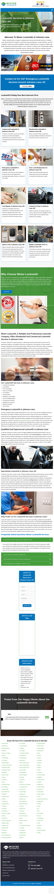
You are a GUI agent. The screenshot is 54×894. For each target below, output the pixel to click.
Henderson (22, 760)
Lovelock (39, 772)
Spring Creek (23, 835)
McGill (38, 770)
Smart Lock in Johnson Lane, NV (13, 244)
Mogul (38, 765)
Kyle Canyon (23, 755)
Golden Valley (40, 794)
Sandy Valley (5, 789)
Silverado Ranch (6, 784)
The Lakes (4, 760)
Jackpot (39, 782)
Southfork (4, 779)
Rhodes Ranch (5, 796)
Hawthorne (40, 789)
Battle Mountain (41, 830)
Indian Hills (40, 784)
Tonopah (22, 828)
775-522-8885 (27, 86)
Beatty (39, 828)
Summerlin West (6, 767)
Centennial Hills (23, 787)
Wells (21, 818)
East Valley (40, 813)
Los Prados (22, 743)
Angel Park (22, 808)
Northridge (4, 811)
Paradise (4, 806)
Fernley (39, 803)
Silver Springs (40, 748)
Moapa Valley (5, 823)
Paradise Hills (5, 803)
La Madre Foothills (24, 753)
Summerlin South (6, 770)
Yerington (22, 811)
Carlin (38, 823)
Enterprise (22, 779)
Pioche (39, 755)
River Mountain (5, 791)
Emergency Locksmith (8, 865)
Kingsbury (39, 777)
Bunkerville (22, 794)
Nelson (3, 815)
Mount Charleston (6, 820)
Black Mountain (23, 803)
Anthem (22, 806)
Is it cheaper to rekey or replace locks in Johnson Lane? (17, 539)
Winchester (5, 746)
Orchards (4, 808)
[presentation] (2, 719)
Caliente (39, 825)
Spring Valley (5, 775)
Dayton (39, 815)
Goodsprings (23, 772)
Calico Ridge (23, 791)
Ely (38, 808)
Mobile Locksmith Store (8, 870)
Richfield (4, 794)
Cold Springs (40, 818)
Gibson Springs (23, 775)
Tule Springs (5, 758)
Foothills (22, 777)
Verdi (21, 823)
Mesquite (4, 830)
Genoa (38, 796)
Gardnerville (40, 801)
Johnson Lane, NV (37, 868)
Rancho (4, 799)
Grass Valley (40, 791)
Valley (3, 755)
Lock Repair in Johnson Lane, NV (13, 206)
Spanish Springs (41, 743)
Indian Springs (23, 758)
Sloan (3, 782)
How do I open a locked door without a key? (14, 554)
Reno (38, 753)
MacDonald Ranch (6, 837)
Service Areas (6, 875)
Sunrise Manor (5, 762)
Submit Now (27, 605)
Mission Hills (5, 828)
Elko (38, 811)
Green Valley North (24, 767)
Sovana (4, 777)
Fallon (38, 806)
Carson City (40, 820)
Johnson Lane (40, 779)
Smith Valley (40, 746)
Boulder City (23, 799)
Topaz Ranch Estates (25, 825)
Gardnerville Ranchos (42, 799)
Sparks (21, 837)
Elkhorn (21, 782)
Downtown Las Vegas (25, 784)
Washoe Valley (23, 820)
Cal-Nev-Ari (22, 789)
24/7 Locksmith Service (8, 867)
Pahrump (39, 760)
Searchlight (5, 787)
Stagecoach (23, 832)
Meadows (4, 832)
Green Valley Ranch (24, 765)
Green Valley (23, 770)
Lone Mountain (23, 746)
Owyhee (39, 762)
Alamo (38, 832)
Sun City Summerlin (7, 765)
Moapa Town (5, 825)
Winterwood (5, 743)
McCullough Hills (6, 835)
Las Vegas (22, 750)
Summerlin (4, 772)
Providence (5, 801)
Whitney (4, 750)
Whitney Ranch (5, 748)
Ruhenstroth (40, 750)
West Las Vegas (6, 753)
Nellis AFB (4, 818)
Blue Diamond (23, 801)
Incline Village (40, 787)
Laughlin (22, 748)
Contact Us (6, 291)
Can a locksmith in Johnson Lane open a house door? (17, 559)
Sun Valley (22, 830)
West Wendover (24, 815)
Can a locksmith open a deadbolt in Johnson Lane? (16, 563)
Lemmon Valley (41, 775)
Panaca (39, 758)
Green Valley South (24, 762)
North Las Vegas (6, 813)
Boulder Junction (24, 796)
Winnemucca (23, 813)
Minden (39, 767)
